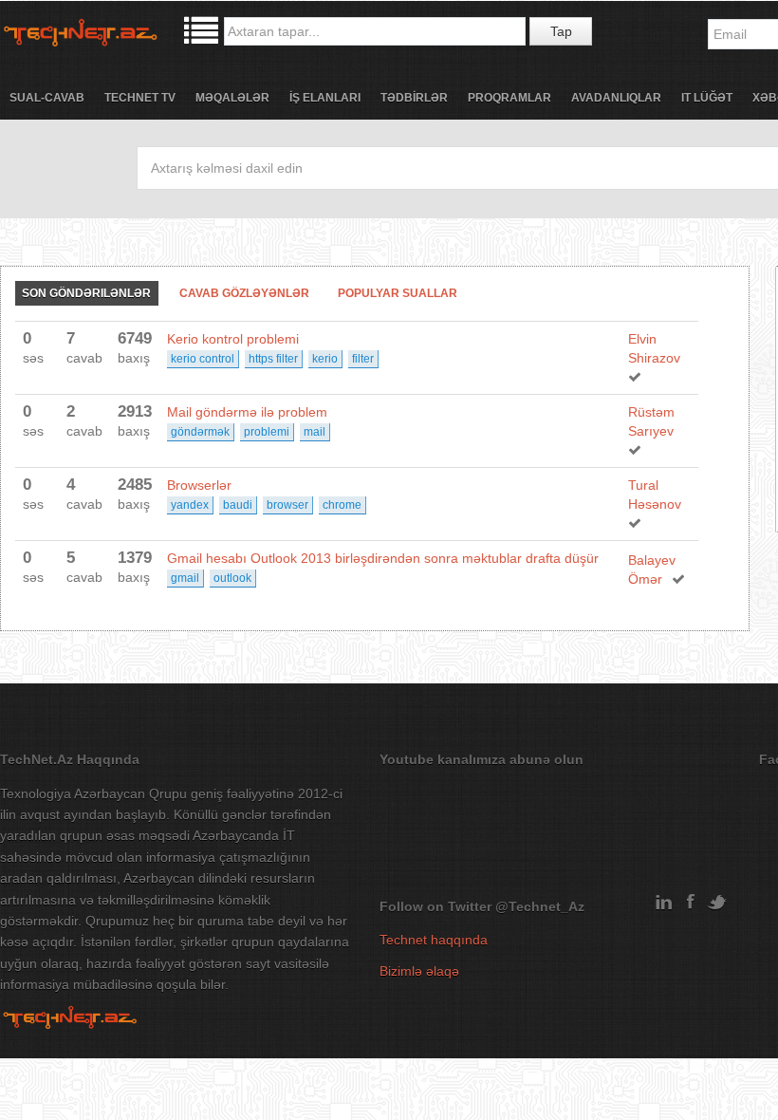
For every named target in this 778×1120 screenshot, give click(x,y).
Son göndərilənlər (86, 293)
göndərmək (200, 432)
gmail (185, 578)
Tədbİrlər (414, 97)
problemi (266, 432)
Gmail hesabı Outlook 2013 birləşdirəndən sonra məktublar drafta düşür (383, 558)
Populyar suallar (397, 293)
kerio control (202, 358)
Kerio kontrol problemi (233, 338)
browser (287, 505)
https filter (273, 358)
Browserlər (199, 485)
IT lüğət (706, 97)
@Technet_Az (539, 906)
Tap (561, 31)
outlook (232, 578)
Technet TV (140, 97)
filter (363, 358)
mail (314, 432)
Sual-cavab (46, 97)
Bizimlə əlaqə (419, 971)
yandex (190, 505)
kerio (325, 358)
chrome (342, 505)
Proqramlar (509, 97)
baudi (237, 505)
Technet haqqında (434, 939)
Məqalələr (232, 97)
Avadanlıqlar (616, 97)
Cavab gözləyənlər (244, 293)
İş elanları (325, 97)
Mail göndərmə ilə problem (247, 412)
